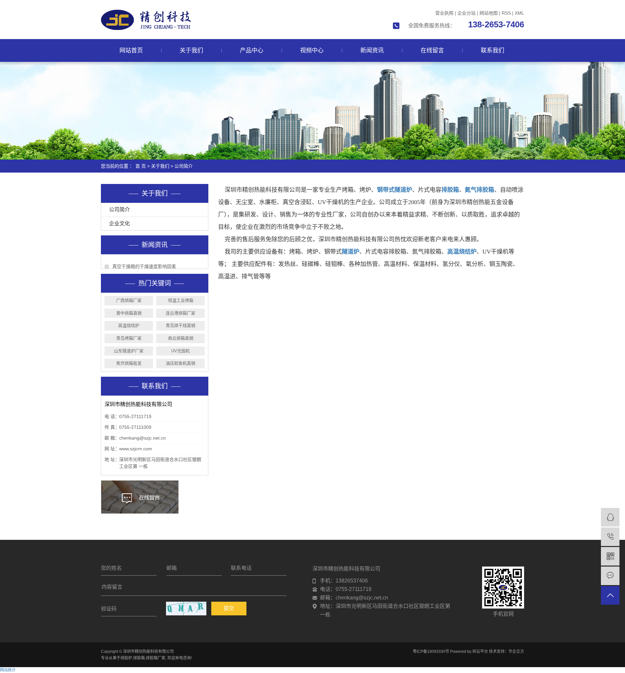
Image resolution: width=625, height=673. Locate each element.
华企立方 (516, 651)
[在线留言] (610, 576)
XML (519, 13)
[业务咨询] (610, 517)
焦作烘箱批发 (129, 363)
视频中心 (312, 50)
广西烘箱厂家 (129, 300)
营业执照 (444, 13)
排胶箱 (139, 658)
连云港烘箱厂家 (180, 313)
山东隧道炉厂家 (129, 350)
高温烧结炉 (128, 325)
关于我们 (191, 50)
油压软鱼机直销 (180, 363)
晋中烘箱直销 (129, 313)
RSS (506, 13)
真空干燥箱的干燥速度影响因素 (144, 262)
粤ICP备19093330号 (431, 651)
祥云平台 (480, 651)
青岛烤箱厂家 (129, 338)
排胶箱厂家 (155, 658)
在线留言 (432, 50)
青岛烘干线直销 (180, 325)
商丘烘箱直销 (180, 338)
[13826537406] (610, 536)
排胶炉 (126, 658)
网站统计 (8, 670)
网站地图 (488, 13)
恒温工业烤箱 (180, 300)
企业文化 (119, 223)
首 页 (140, 166)
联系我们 (492, 50)
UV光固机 (180, 350)
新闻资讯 (372, 50)
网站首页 (131, 50)
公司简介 (119, 209)
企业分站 (466, 13)
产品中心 (251, 50)
